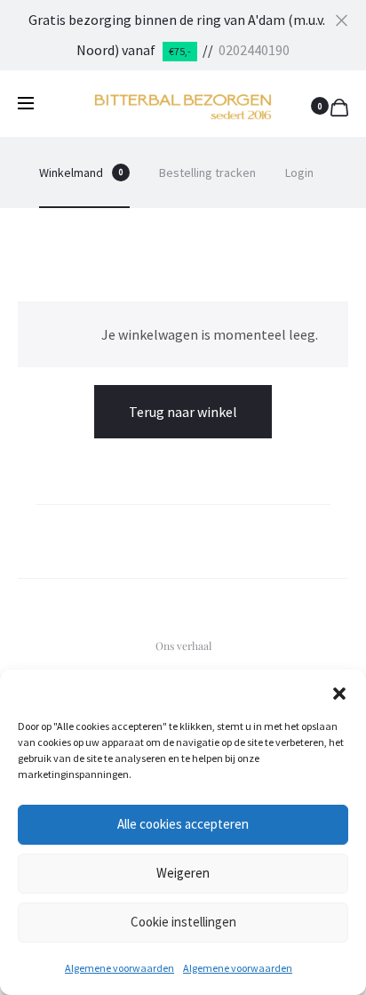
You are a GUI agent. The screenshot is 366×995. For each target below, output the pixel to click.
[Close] (341, 19)
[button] (339, 692)
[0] (339, 105)
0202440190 (254, 50)
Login (299, 172)
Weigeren (183, 872)
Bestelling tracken (207, 172)
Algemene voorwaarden (119, 968)
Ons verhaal (183, 645)
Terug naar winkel (183, 412)
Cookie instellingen (183, 921)
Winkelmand (81, 172)
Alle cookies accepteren (183, 823)
